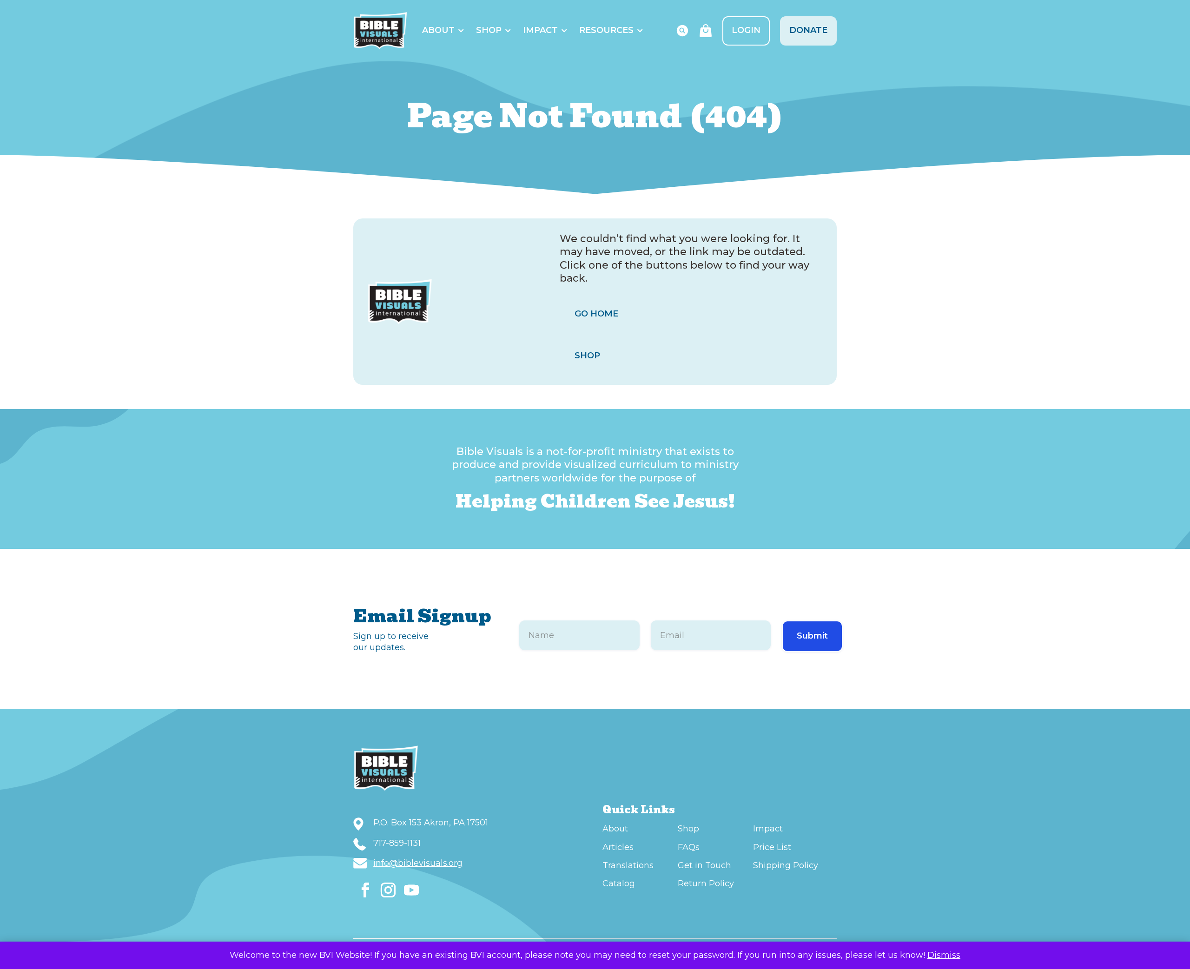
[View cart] (706, 30)
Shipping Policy (785, 865)
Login (746, 30)
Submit (812, 636)
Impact (540, 30)
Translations (628, 865)
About (438, 30)
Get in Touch (704, 865)
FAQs (689, 847)
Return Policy (706, 883)
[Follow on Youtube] (411, 890)
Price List (772, 847)
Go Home (596, 314)
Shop (489, 30)
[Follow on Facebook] (365, 890)
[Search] (682, 31)
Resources (606, 30)
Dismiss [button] (943, 955)
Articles (618, 847)
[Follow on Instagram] (388, 890)
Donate (808, 30)
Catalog (618, 883)
